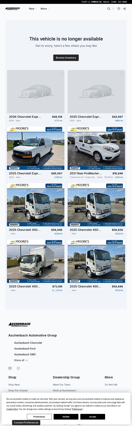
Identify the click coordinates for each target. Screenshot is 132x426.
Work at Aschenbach (64, 390)
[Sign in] (124, 8)
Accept (92, 417)
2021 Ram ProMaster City (86, 173)
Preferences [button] (77, 409)
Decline (66, 417)
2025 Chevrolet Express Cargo (86, 116)
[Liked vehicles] (118, 8)
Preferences (39, 417)
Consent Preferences (26, 422)
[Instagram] (18, 368)
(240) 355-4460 (119, 2)
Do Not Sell (111, 384)
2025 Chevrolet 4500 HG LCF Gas (25, 229)
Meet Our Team (61, 384)
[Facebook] (10, 368)
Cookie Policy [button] (12, 409)
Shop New (14, 384)
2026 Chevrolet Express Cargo (25, 116)
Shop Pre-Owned (18, 390)
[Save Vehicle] (61, 73)
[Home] (12, 8)
